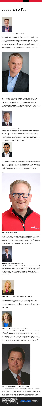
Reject (29, 401)
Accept (23, 401)
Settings (34, 401)
